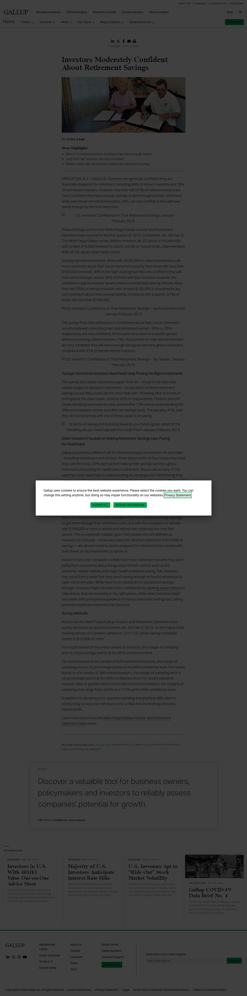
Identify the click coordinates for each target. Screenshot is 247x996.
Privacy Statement (177, 495)
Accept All (100, 505)
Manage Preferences (130, 505)
